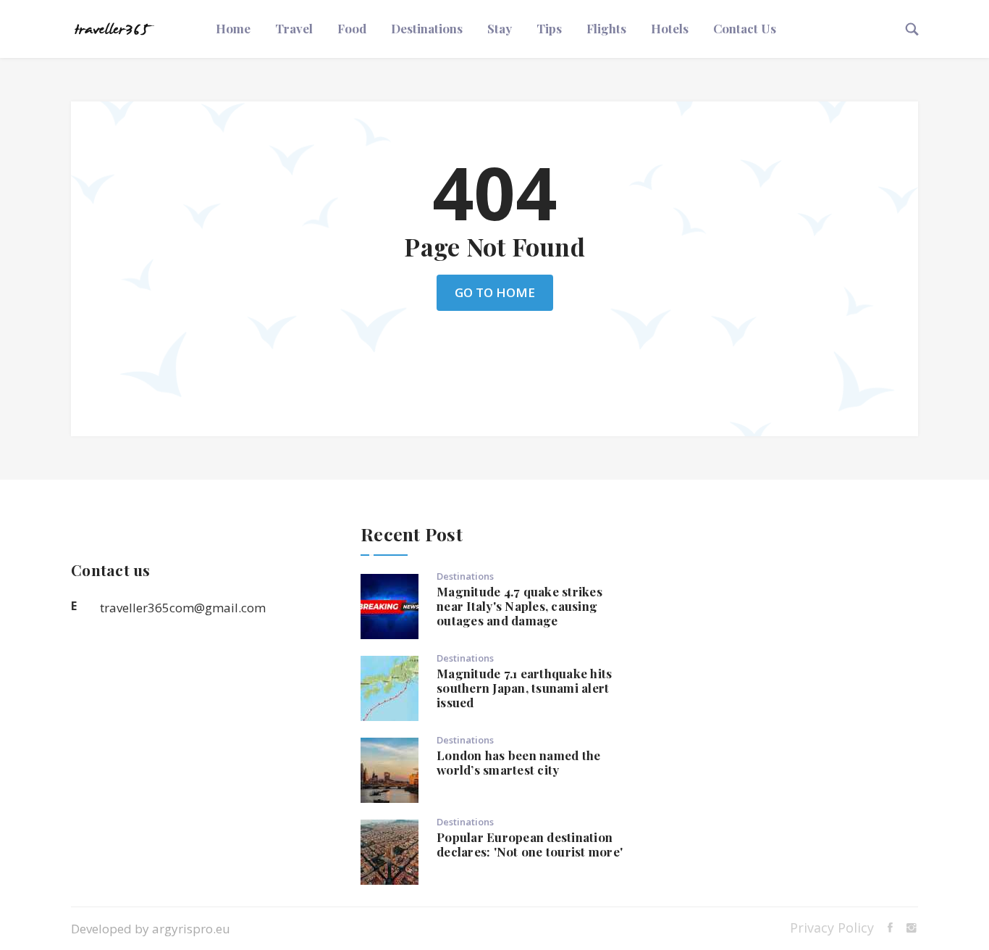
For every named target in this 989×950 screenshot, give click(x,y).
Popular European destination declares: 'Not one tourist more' (530, 844)
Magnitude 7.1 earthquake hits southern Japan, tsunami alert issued (524, 687)
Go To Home (495, 292)
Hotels (670, 28)
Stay (499, 28)
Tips (549, 28)
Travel (294, 28)
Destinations (427, 28)
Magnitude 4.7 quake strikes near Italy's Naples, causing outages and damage (519, 605)
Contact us (744, 28)
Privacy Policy (832, 927)
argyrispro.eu (191, 928)
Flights (606, 28)
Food (351, 28)
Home (233, 28)
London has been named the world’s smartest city (518, 762)
